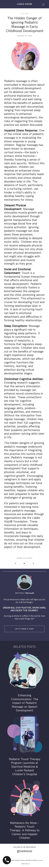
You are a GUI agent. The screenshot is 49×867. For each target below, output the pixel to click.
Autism (24, 13)
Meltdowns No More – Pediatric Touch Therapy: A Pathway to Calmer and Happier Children (24, 809)
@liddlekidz (24, 851)
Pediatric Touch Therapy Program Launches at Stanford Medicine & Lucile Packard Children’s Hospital (24, 746)
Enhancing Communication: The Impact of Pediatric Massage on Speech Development (24, 682)
